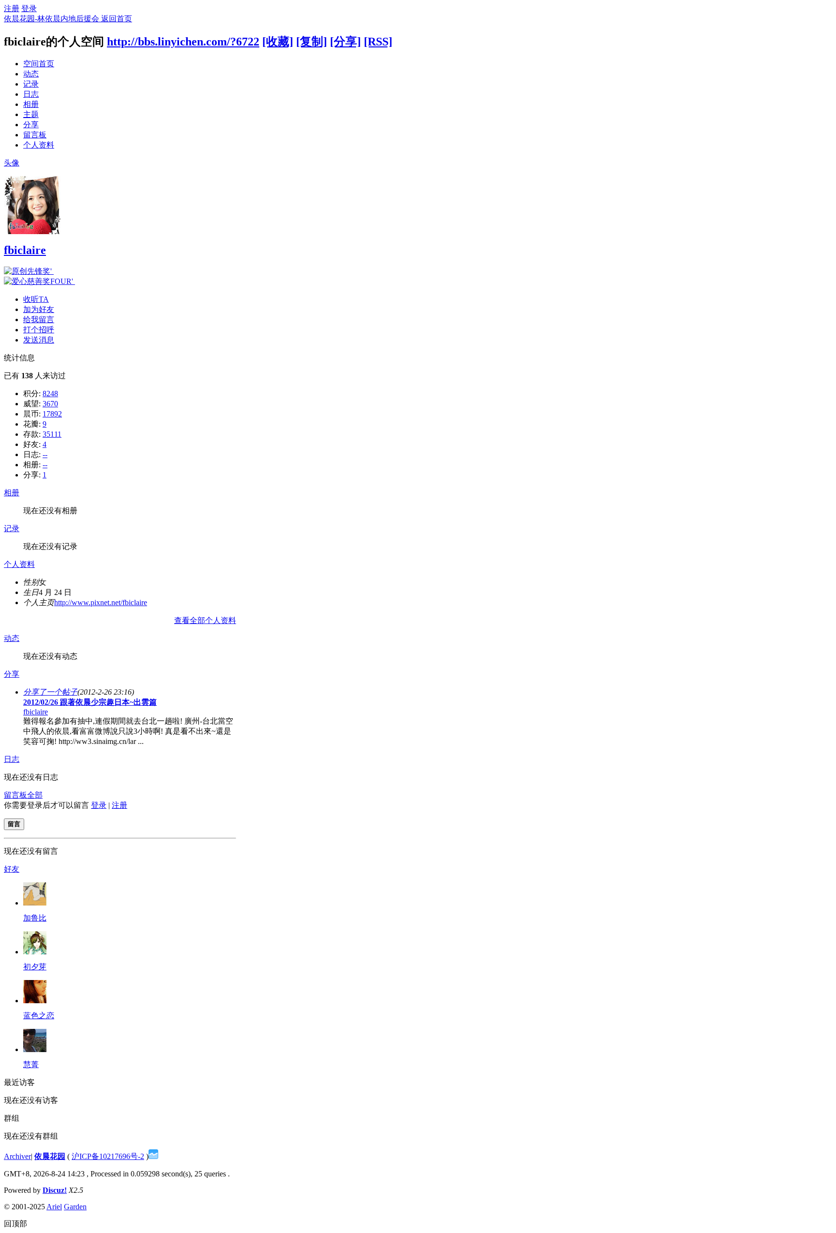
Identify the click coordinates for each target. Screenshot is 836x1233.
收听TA (36, 299)
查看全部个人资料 (205, 620)
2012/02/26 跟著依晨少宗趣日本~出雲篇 (90, 702)
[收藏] (277, 41)
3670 (50, 404)
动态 (31, 74)
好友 (11, 869)
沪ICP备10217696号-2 (108, 1156)
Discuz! (55, 1190)
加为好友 (38, 309)
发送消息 (38, 340)
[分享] (345, 41)
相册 (31, 104)
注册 (11, 8)
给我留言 (38, 319)
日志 (31, 94)
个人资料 (38, 145)
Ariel (54, 1207)
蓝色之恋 (38, 1015)
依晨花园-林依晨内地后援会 (52, 19)
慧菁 (31, 1064)
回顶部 (15, 1223)
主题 (31, 114)
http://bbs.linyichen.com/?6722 (183, 41)
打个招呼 (38, 330)
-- (45, 454)
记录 (31, 84)
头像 (11, 163)
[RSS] (378, 41)
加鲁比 (34, 918)
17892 (52, 414)
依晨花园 (49, 1156)
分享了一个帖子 (50, 692)
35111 (52, 434)
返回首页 (116, 19)
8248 (50, 393)
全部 (35, 795)
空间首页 (38, 63)
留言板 (34, 135)
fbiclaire (25, 250)
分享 (31, 124)
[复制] (311, 41)
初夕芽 (34, 967)
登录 (29, 8)
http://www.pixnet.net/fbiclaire (100, 602)
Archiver (17, 1156)
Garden (75, 1207)
